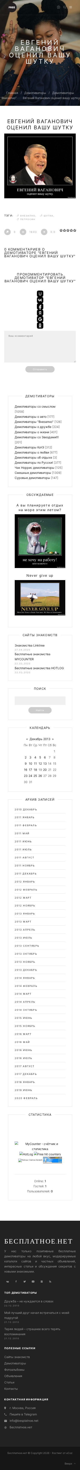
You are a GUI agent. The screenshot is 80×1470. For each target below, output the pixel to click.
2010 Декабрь (26, 809)
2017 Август (25, 1066)
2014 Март (23, 993)
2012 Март (23, 897)
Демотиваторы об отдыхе (33, 457)
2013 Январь (25, 913)
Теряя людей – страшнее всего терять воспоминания (32, 1331)
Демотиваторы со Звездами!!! (37, 437)
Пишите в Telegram (23, 1414)
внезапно (27, 215)
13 (45, 763)
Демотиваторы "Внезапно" (34, 421)
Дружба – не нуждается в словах (29, 1301)
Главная (12, 93)
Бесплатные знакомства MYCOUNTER (32, 656)
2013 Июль (23, 937)
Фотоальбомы (14, 1369)
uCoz (69, 1453)
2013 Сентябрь (27, 945)
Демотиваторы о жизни (32, 432)
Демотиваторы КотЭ (29, 447)
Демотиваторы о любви (32, 452)
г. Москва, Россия (23, 1408)
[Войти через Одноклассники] (40, 325)
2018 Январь (25, 1082)
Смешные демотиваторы (33, 472)
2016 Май (22, 1042)
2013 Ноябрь (25, 961)
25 (35, 776)
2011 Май (22, 833)
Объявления (13, 1376)
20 (45, 769)
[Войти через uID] (40, 294)
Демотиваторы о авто (31, 416)
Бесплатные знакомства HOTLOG (39, 668)
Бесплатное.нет (38, 1241)
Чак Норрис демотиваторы (34, 467)
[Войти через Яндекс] (40, 313)
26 (40, 776)
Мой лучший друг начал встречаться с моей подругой (36, 1315)
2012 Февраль (26, 889)
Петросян (27, 219)
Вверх (69, 1463)
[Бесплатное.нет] (11, 6)
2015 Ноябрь (25, 1026)
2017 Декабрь (26, 1074)
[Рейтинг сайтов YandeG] (30, 1160)
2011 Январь (25, 817)
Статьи (9, 1382)
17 (30, 769)
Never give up (40, 575)
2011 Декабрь (26, 873)
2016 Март (23, 1034)
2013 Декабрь (26, 969)
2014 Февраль (26, 986)
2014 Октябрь (26, 1009)
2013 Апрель (25, 929)
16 (25, 769)
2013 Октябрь (26, 953)
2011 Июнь (23, 841)
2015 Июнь (23, 1017)
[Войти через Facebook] (40, 306)
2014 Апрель (25, 1001)
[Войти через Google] (40, 319)
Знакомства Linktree (30, 645)
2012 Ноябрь (25, 905)
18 (35, 769)
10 (30, 763)
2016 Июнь (23, 1050)
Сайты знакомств (17, 1357)
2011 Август (25, 857)
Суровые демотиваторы (32, 478)
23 (26, 776)
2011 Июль (23, 849)
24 (30, 776)
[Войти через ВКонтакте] (40, 300)
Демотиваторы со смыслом (35, 406)
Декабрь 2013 (40, 739)
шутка (48, 215)
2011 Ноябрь (25, 865)
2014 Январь (25, 977)
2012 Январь (25, 881)
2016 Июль (23, 1058)
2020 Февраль (26, 1098)
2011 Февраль (26, 825)
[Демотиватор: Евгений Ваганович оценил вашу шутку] (40, 166)
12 (40, 763)
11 (35, 763)
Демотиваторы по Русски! (34, 462)
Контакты (11, 1388)
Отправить (40, 369)
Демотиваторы (35, 93)
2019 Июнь (23, 1090)
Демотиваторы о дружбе (33, 427)
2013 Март (23, 921)
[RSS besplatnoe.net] (50, 1281)
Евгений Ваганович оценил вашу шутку (51, 98)
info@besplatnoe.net (24, 1420)
